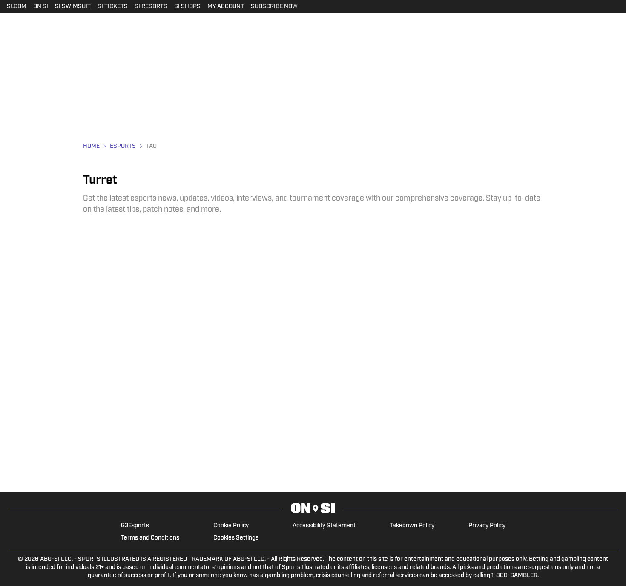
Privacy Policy (486, 526)
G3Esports (135, 526)
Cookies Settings (235, 538)
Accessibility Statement (324, 526)
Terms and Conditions (150, 538)
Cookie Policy (231, 526)
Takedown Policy (412, 526)
